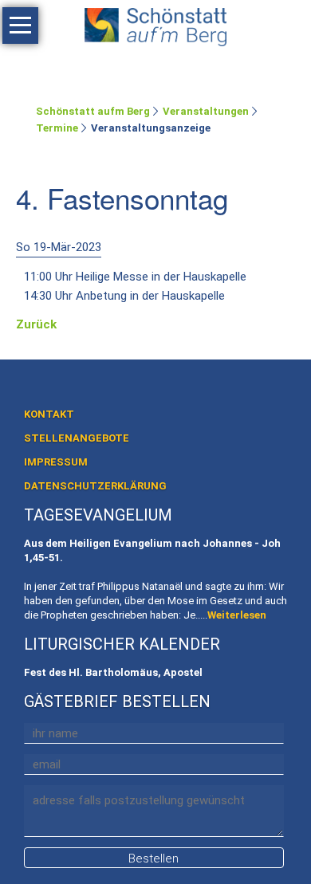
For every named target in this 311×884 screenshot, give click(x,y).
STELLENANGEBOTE (76, 438)
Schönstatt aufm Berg (93, 111)
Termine (57, 128)
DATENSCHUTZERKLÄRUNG (95, 486)
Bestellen (153, 858)
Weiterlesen (236, 615)
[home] (155, 24)
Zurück (36, 324)
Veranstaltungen (206, 111)
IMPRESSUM (56, 462)
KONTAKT (49, 414)
